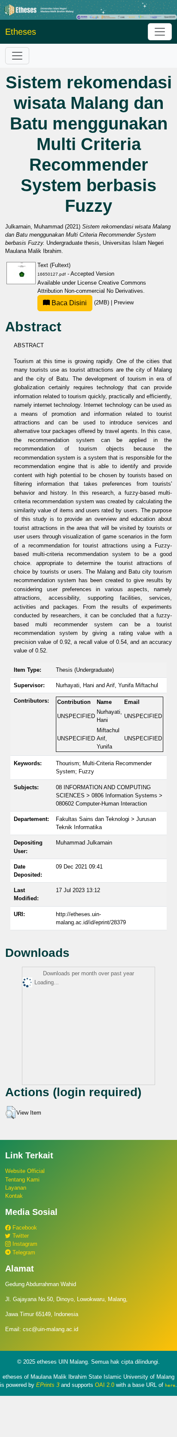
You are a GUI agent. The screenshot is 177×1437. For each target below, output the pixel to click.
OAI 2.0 (104, 1385)
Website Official (25, 1171)
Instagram (24, 1244)
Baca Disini (68, 303)
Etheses (20, 31)
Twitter (20, 1236)
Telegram (23, 1252)
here (170, 1385)
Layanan (15, 1187)
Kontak (14, 1196)
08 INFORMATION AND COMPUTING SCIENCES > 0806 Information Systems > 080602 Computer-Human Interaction (109, 795)
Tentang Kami (22, 1179)
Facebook (24, 1227)
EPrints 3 (47, 1385)
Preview (124, 302)
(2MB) (80, 302)
